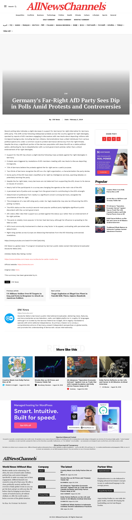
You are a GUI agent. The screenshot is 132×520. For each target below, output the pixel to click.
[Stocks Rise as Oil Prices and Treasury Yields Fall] (100, 199)
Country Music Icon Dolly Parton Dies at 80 (115, 191)
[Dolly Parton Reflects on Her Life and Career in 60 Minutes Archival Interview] (100, 220)
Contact (42, 487)
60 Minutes (105, 387)
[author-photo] (3, 385)
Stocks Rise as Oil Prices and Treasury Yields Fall (117, 200)
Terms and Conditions (46, 503)
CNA (62, 509)
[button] (12, 6)
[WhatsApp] (118, 139)
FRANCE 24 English (12, 385)
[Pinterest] (114, 139)
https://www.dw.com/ (25, 313)
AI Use (41, 479)
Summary (73, 389)
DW (66, 94)
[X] (109, 139)
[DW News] (9, 318)
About (41, 471)
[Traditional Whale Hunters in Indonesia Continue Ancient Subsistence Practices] (100, 229)
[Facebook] (104, 139)
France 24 (64, 475)
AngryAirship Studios (106, 491)
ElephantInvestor (104, 471)
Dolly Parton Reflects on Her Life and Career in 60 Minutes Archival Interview (117, 220)
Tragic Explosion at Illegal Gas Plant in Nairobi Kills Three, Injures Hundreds (69, 294)
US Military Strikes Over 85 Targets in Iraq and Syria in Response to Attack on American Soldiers (25, 295)
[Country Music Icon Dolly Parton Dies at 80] (100, 190)
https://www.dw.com (26, 264)
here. (18, 270)
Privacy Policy (43, 495)
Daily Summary (65, 494)
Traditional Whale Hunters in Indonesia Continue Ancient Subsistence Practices (117, 229)
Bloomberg (64, 482)
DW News (56, 120)
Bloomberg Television (44, 385)
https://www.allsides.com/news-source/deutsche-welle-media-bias (31, 259)
